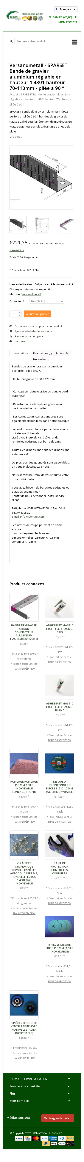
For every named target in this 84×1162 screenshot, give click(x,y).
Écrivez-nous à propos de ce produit (38, 326)
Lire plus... (15, 136)
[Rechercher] (11, 41)
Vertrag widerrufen (57, 1118)
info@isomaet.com (32, 517)
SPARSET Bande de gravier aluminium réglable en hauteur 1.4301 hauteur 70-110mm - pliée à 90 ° (40, 99)
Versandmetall (31, 294)
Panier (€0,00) (62, 17)
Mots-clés (62, 353)
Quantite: (16, 301)
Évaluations (42, 353)
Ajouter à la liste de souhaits (33, 331)
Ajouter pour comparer (29, 336)
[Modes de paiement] (19, 1138)
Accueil (14, 94)
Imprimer (20, 341)
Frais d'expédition (24, 668)
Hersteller (39, 359)
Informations (20, 353)
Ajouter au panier (37, 314)
